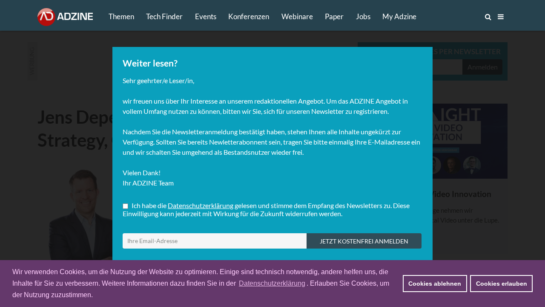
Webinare (297, 16)
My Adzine (399, 16)
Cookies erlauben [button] (501, 283)
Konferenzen (248, 16)
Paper (334, 16)
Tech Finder (164, 16)
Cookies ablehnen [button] (434, 283)
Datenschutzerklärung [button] (272, 283)
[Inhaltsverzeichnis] (501, 16)
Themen (121, 16)
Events (205, 16)
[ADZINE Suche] (459, 16)
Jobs (363, 16)
